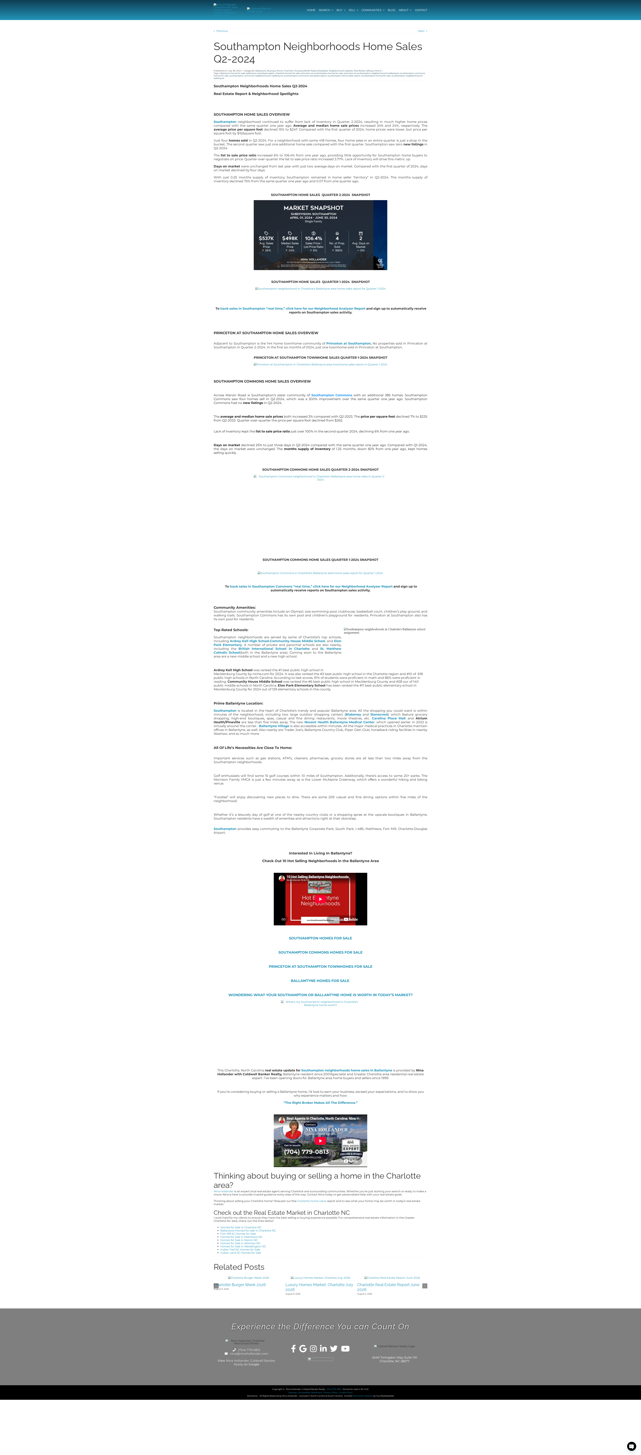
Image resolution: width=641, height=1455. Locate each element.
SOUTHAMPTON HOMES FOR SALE (320, 938)
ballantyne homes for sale (232, 73)
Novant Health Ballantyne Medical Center (339, 722)
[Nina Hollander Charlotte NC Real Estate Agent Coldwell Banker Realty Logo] (226, 4)
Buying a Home (275, 70)
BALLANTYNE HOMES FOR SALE (320, 980)
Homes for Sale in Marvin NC (239, 1240)
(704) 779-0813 (248, 1353)
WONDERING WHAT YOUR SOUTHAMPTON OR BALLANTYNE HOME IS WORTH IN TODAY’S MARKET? (320, 995)
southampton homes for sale (375, 75)
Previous (222, 31)
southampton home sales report (344, 75)
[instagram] (313, 1352)
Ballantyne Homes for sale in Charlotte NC (248, 1230)
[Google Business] (303, 1352)
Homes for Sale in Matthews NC (241, 1237)
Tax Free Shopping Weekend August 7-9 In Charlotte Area (247, 1290)
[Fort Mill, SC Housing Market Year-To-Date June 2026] (320, 1277)
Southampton (225, 122)
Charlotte (288, 70)
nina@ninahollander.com (248, 1357)
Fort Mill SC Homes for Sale (238, 1233)
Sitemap (292, 1395)
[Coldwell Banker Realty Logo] (259, 8)
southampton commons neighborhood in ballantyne (256, 75)
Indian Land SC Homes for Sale (240, 1252)
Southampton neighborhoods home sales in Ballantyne (346, 1070)
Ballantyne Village (274, 726)
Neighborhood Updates (341, 70)
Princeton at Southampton (348, 343)
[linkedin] (323, 1352)
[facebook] (293, 1352)
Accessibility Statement (310, 1395)
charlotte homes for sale (287, 73)
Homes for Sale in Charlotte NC (240, 1227)
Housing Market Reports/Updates (311, 70)
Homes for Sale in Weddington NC (243, 1246)
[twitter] (334, 1352)
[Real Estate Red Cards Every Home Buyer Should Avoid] (392, 1277)
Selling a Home (373, 70)
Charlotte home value (311, 1201)
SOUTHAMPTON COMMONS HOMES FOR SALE (320, 952)
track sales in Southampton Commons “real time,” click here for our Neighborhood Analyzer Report (311, 586)
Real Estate (359, 70)
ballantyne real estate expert (260, 73)
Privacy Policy (330, 1395)
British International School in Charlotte (275, 649)
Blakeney (353, 714)
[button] (216, 1287)
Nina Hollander (224, 1191)
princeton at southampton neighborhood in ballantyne (371, 73)
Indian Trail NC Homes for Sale (240, 1249)
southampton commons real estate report (305, 75)
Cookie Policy (346, 1395)
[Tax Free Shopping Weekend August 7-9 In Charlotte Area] (249, 1277)
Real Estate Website (363, 1399)
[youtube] (345, 1352)
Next (421, 31)
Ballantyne (260, 70)
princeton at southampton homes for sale (322, 73)
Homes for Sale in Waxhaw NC (240, 1243)
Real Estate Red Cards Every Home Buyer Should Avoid (389, 1290)
